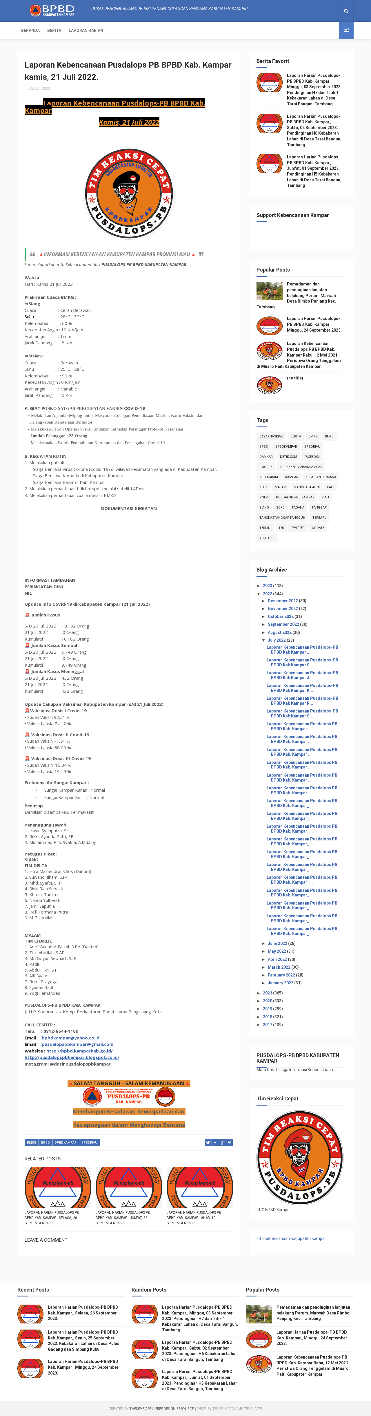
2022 (268, 594)
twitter (298, 528)
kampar (291, 477)
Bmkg (31, 1142)
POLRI (264, 497)
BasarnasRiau (271, 436)
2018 (268, 1016)
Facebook (312, 457)
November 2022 (283, 608)
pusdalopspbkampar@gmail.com (77, 1044)
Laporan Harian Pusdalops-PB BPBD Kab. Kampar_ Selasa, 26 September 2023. (52, 1218)
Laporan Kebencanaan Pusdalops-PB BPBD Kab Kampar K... (302, 688)
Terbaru (319, 518)
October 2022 (281, 616)
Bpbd (45, 1142)
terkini (265, 528)
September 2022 (284, 624)
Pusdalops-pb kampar (295, 497)
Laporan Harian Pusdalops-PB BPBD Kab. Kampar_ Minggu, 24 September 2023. (314, 324)
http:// (53, 1051)
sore (280, 507)
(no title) (295, 378)
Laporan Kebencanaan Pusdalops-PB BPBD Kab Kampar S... (302, 662)
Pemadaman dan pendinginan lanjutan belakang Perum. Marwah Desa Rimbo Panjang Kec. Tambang (296, 295)
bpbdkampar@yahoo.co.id (70, 1038)
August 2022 (280, 632)
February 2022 (282, 975)
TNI (281, 528)
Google (265, 467)
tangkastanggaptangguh (282, 518)
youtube (266, 538)
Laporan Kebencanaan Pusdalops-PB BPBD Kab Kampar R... (302, 701)
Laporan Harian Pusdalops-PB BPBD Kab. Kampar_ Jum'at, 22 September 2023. (123, 1218)
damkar (266, 457)
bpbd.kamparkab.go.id (86, 1051)
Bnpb (329, 436)
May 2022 (277, 951)
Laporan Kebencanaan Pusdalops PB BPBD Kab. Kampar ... (302, 726)
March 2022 (279, 967)
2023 (268, 585)
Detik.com (288, 457)
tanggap (319, 507)
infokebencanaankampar (300, 467)
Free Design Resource (174, 1408)
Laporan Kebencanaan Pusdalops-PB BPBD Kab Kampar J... (302, 675)
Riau (325, 497)
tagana (298, 507)
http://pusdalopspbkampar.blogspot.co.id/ (72, 1057)
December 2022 (283, 600)
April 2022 (278, 959)
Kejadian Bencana (320, 477)
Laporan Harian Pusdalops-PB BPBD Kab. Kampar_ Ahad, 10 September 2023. (194, 1218)
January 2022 (281, 983)
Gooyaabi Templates (243, 1408)
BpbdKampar (66, 1142)
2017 (268, 1024)
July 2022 (277, 640)
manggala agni (307, 487)
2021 (268, 993)
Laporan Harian (86, 30)
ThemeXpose (140, 1408)
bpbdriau (89, 1142)
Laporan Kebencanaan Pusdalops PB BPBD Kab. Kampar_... (302, 803)
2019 (268, 1008)
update (318, 528)
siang (264, 507)
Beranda (30, 30)
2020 (268, 1001)
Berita (54, 30)
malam (280, 487)
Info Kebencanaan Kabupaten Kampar (291, 1238)
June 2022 (278, 943)
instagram (268, 477)
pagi (330, 487)
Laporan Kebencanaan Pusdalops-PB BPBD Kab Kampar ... (302, 649)
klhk (263, 487)
